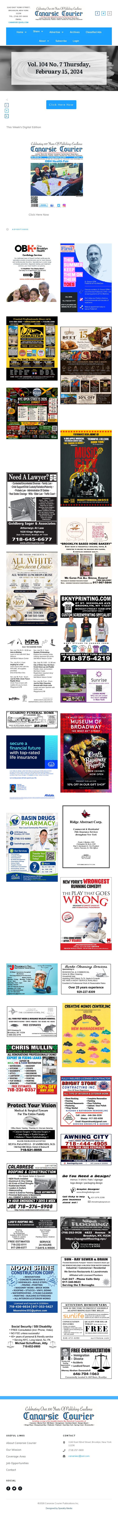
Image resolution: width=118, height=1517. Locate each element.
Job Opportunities (17, 1463)
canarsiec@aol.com (78, 1455)
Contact (11, 1470)
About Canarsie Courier (21, 1443)
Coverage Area (16, 1456)
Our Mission (13, 1449)
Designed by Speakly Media (59, 1508)
